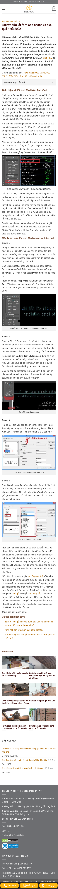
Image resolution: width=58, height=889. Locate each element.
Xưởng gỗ (50, 885)
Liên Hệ (6, 831)
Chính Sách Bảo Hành (13, 835)
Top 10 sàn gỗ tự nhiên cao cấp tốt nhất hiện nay (23, 768)
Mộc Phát (47, 58)
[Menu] (3, 8)
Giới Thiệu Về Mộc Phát (13, 826)
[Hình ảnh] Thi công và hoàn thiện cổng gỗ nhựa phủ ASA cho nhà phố (29, 750)
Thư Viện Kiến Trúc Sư (11, 21)
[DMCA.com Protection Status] (10, 840)
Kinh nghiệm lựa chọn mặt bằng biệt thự (24, 630)
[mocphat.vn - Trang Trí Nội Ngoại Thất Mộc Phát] (29, 8)
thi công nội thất (35, 576)
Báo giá (31, 885)
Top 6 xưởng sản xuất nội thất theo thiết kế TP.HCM (24, 760)
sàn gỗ (16, 594)
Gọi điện (12, 885)
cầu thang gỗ (34, 594)
